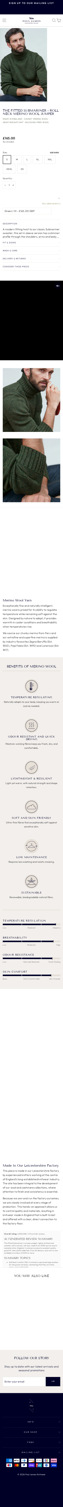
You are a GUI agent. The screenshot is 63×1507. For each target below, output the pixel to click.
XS (22, 169)
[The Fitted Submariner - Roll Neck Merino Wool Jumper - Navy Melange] (12, 1338)
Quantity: (8, 178)
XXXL (9, 169)
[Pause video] (31, 320)
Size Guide (54, 152)
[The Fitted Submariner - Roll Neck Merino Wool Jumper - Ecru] (15, 1338)
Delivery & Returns (14, 258)
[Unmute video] (58, 286)
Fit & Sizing (9, 242)
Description (10, 223)
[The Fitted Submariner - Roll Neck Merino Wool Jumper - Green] (8, 1338)
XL (37, 159)
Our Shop (30, 1432)
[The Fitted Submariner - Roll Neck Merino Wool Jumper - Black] (19, 1338)
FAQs (30, 1442)
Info (30, 1422)
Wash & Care (10, 250)
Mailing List (31, 1452)
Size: (31, 152)
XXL (50, 159)
